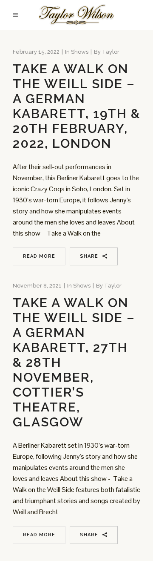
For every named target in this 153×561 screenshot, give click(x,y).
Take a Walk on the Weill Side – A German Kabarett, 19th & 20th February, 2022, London (76, 106)
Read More (39, 256)
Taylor (110, 52)
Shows (79, 52)
